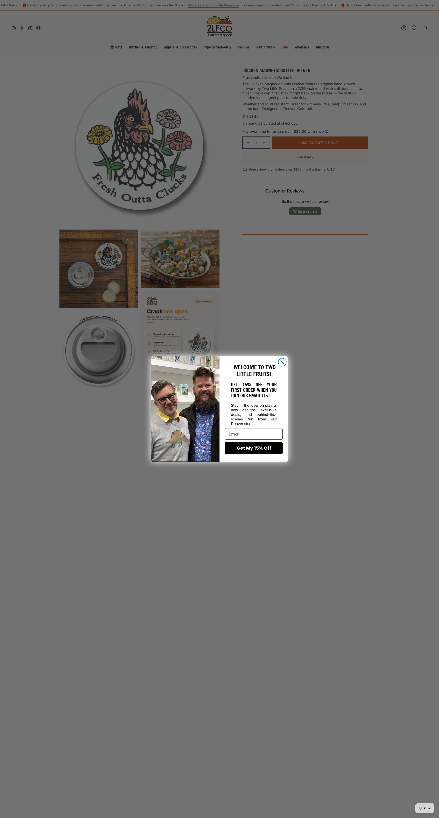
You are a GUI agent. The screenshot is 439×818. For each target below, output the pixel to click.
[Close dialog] (282, 362)
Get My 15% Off (254, 448)
